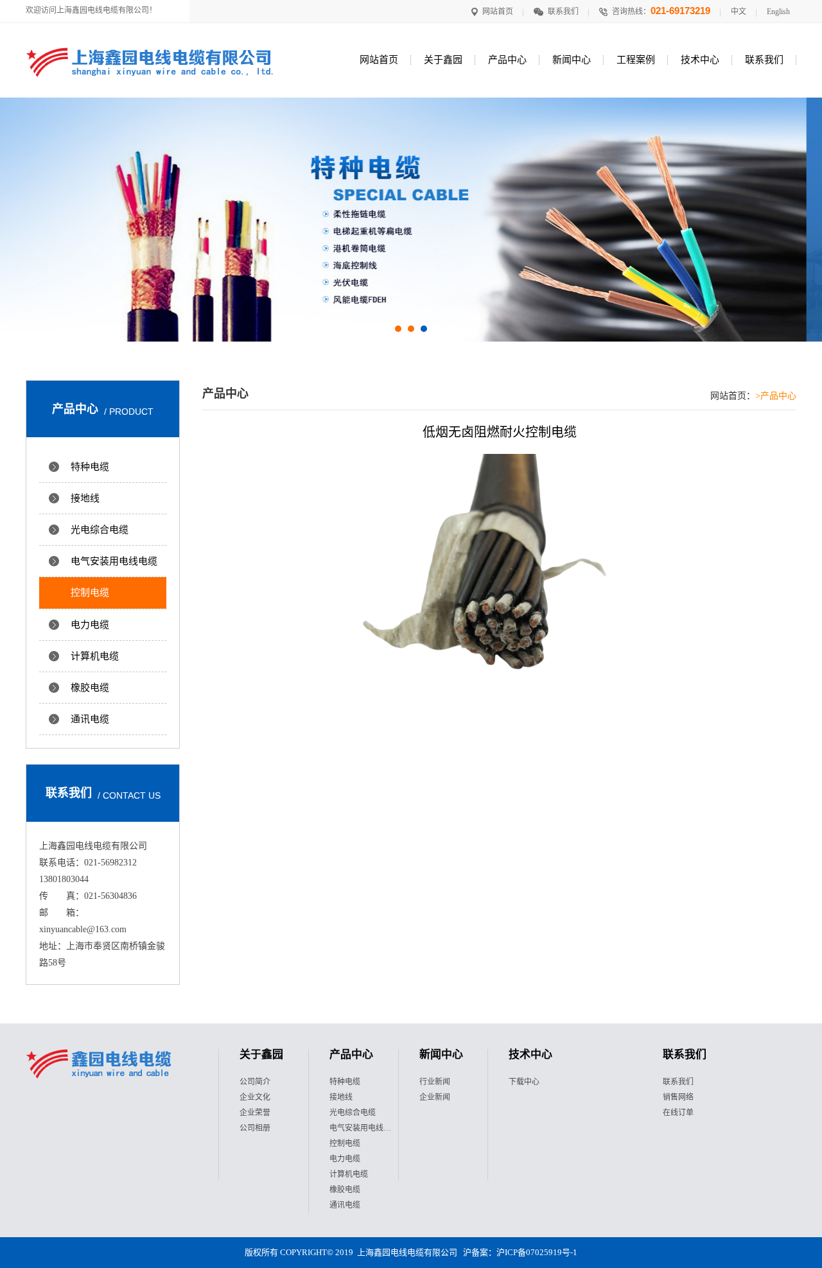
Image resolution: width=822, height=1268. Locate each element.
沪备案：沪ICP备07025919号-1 (520, 1252)
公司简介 (255, 1081)
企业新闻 (434, 1097)
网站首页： (732, 396)
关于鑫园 (443, 60)
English (778, 11)
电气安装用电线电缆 (114, 561)
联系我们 (563, 11)
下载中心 (524, 1081)
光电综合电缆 (99, 530)
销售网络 (678, 1097)
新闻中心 (571, 60)
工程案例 (635, 60)
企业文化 (255, 1097)
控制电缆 (90, 592)
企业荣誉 (255, 1112)
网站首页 (497, 11)
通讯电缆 (90, 719)
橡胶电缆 (90, 687)
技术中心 (700, 60)
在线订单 (678, 1112)
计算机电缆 (95, 656)
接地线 (85, 498)
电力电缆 (90, 625)
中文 (738, 11)
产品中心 (507, 60)
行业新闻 (434, 1081)
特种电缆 (90, 467)
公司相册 (255, 1128)
